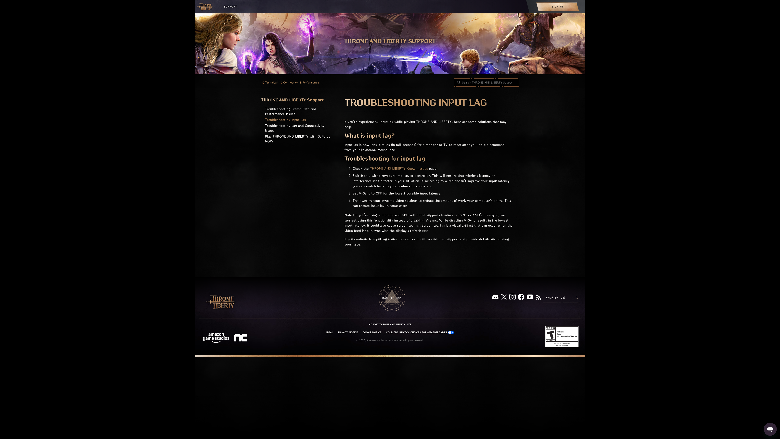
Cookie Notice (372, 332)
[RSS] (538, 298)
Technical (271, 82)
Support (230, 6)
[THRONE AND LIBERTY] (205, 7)
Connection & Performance (301, 82)
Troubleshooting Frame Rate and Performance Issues (290, 111)
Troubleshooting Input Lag (285, 120)
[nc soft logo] (241, 338)
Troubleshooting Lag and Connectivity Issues (294, 128)
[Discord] (495, 297)
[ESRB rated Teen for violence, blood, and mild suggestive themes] (561, 336)
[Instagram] (512, 298)
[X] (504, 298)
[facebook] (521, 298)
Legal (329, 332)
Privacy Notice (348, 332)
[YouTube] (530, 298)
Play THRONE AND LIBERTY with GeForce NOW (297, 139)
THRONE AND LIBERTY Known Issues (399, 168)
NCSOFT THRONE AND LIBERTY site (390, 324)
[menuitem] (557, 6)
